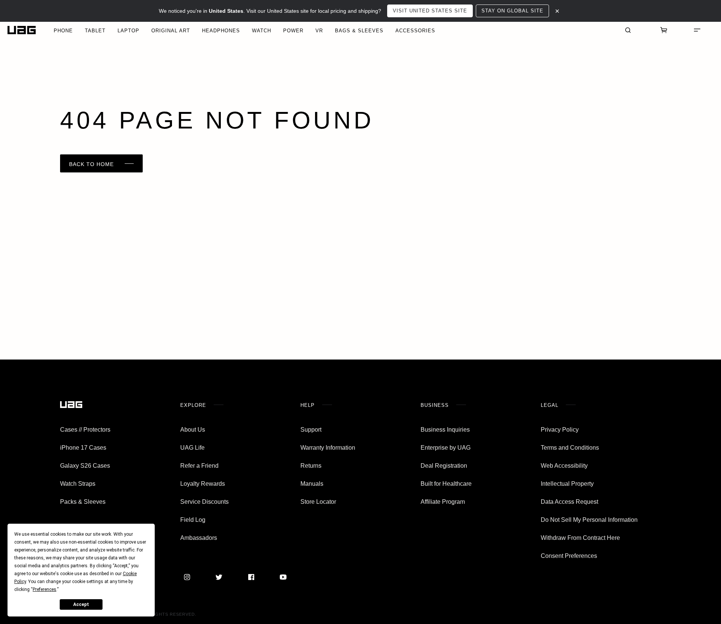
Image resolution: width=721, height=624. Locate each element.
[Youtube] (283, 577)
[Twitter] (219, 577)
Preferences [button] (44, 589)
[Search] (627, 30)
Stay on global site (512, 11)
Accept (81, 604)
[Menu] (696, 30)
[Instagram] (187, 577)
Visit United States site (430, 11)
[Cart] (663, 30)
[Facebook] (251, 577)
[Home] (22, 30)
